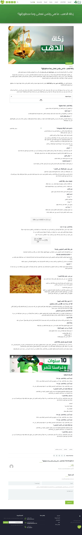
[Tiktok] (12, 2)
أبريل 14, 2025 (72, 466)
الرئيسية (69, 2)
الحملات (56, 2)
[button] (11, 96)
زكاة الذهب (70, 449)
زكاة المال (65, 449)
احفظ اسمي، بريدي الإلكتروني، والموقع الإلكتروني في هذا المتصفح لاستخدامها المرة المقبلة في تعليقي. (54, 487)
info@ (28, 523)
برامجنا (50, 2)
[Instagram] (9, 2)
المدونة (45, 2)
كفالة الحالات (63, 2)
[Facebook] (15, 2)
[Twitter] (7, 2)
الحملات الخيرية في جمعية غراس (26, 349)
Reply (72, 465)
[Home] (78, 516)
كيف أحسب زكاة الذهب (58, 449)
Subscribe (6, 522)
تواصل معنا (39, 2)
